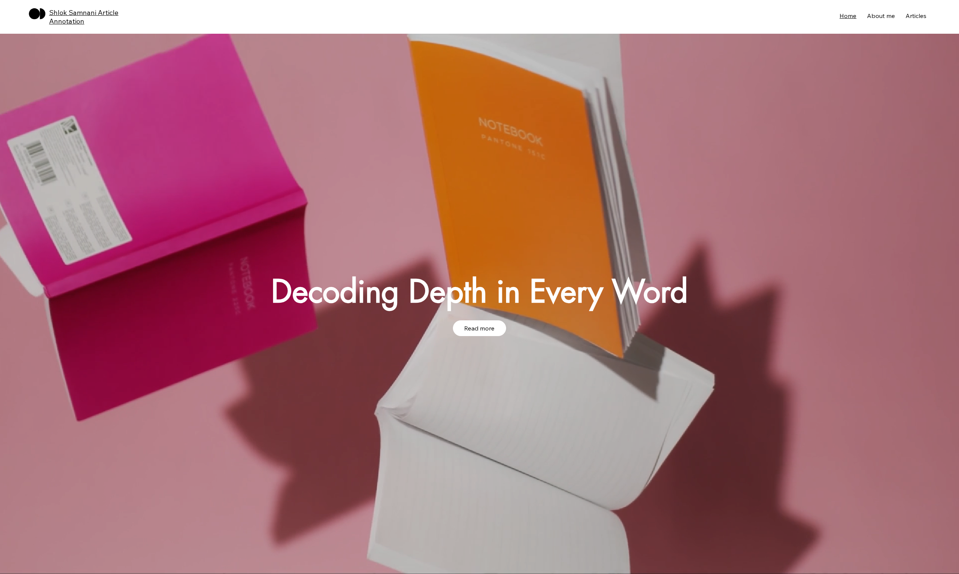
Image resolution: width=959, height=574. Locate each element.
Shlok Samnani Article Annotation (83, 16)
